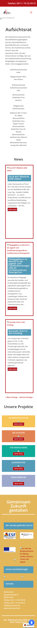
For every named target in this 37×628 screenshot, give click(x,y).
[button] (31, 12)
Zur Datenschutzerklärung (18, 619)
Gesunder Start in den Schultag (18, 332)
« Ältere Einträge (11, 397)
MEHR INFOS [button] (18, 424)
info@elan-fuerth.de (12, 605)
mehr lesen (12, 209)
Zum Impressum (18, 621)
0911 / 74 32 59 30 (18, 600)
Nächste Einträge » (26, 397)
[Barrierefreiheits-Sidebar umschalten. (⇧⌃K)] (32, 623)
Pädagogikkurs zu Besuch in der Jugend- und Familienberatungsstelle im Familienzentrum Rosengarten (19, 266)
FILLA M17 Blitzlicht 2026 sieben (19, 177)
